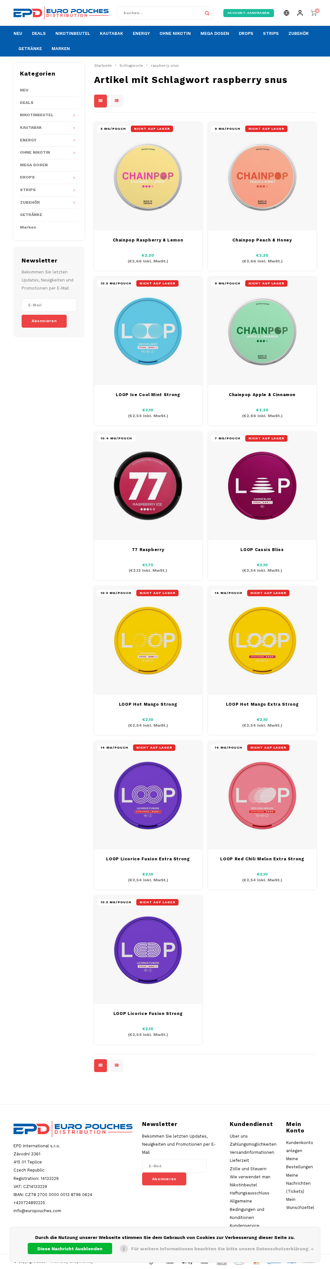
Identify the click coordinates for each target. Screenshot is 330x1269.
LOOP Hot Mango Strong (148, 704)
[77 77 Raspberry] (148, 486)
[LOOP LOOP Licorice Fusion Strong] (148, 950)
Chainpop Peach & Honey (262, 240)
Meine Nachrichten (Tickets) (298, 1183)
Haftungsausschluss (249, 1193)
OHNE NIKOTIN (175, 33)
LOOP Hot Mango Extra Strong (262, 704)
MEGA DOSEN (214, 33)
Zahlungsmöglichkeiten (253, 1144)
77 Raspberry (148, 549)
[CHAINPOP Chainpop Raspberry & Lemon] (148, 176)
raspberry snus (165, 65)
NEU (18, 33)
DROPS (246, 33)
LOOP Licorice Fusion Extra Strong (147, 858)
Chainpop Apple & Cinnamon (262, 394)
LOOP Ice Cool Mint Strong (148, 394)
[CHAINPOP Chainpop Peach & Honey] (262, 176)
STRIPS (271, 33)
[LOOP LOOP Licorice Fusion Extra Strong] (148, 795)
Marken (28, 227)
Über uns (239, 1136)
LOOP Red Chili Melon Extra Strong (262, 858)
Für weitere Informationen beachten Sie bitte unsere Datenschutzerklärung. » (222, 1248)
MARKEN (61, 48)
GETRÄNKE (30, 48)
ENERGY (141, 33)
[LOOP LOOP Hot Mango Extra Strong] (262, 641)
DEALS (39, 33)
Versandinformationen (252, 1152)
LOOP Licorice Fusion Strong (148, 1013)
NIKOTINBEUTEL (72, 33)
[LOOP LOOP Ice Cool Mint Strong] (148, 331)
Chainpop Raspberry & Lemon (148, 240)
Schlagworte (131, 65)
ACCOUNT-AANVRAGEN (249, 13)
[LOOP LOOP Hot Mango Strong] (148, 641)
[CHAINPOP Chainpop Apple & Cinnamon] (262, 331)
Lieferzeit (239, 1160)
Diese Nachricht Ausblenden (69, 1248)
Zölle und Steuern (248, 1168)
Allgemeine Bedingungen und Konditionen (247, 1209)
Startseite (103, 65)
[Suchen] (206, 12)
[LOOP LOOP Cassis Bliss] (262, 486)
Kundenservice (244, 1225)
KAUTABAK (111, 33)
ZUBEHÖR (298, 33)
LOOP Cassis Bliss (262, 549)
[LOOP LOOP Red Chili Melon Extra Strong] (262, 795)
